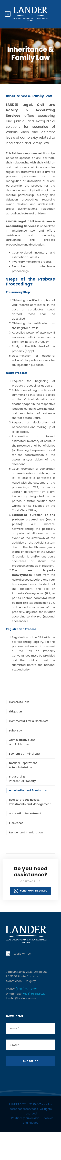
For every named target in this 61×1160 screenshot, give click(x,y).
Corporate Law (19, 702)
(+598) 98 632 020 (33, 994)
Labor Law (15, 730)
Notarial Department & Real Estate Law (23, 765)
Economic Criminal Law (24, 753)
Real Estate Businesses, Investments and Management (30, 802)
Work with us (22, 954)
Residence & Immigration (26, 832)
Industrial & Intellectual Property (22, 779)
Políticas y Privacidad (25, 1118)
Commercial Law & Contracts (28, 721)
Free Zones (16, 823)
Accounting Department (25, 813)
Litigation (15, 711)
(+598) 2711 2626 (26, 989)
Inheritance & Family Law (30, 790)
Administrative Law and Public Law (22, 742)
